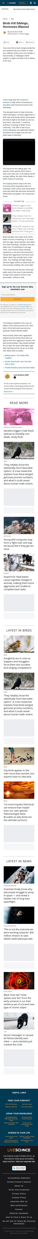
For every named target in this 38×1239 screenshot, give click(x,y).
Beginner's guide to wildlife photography (26, 1137)
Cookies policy (19, 1198)
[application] (19, 150)
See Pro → (23, 3)
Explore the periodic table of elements (11, 1123)
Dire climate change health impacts (24, 9)
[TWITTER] (15, 377)
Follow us (20, 42)
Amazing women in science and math (27, 1118)
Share (7, 42)
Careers (19, 1209)
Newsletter (31, 42)
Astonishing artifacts (27, 1106)
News (27, 34)
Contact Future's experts (19, 1182)
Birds (12, 19)
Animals (5, 19)
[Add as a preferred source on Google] (19, 1168)
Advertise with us (19, 1202)
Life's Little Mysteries (11, 1104)
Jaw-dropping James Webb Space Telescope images (11, 1118)
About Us (19, 1186)
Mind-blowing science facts (27, 1141)
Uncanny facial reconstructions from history (27, 1124)
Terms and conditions (19, 1190)
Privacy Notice (25, 306)
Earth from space (27, 1104)
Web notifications (19, 1205)
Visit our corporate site (25, 1161)
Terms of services (24, 304)
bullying (9, 184)
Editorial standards (19, 1213)
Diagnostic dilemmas (11, 1106)
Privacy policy (19, 1194)
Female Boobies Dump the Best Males (20, 368)
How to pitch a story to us (19, 1217)
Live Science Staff (16, 32)
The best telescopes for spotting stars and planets (11, 1141)
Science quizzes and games (11, 1137)
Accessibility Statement (19, 1178)
